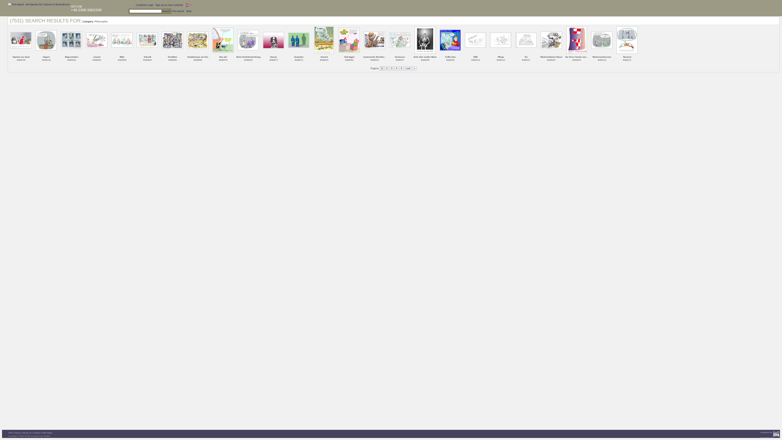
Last (408, 68)
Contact (36, 433)
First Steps (47, 433)
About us (27, 433)
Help (188, 11)
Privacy (17, 433)
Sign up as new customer (169, 5)
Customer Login (145, 5)
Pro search (178, 11)
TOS (10, 433)
